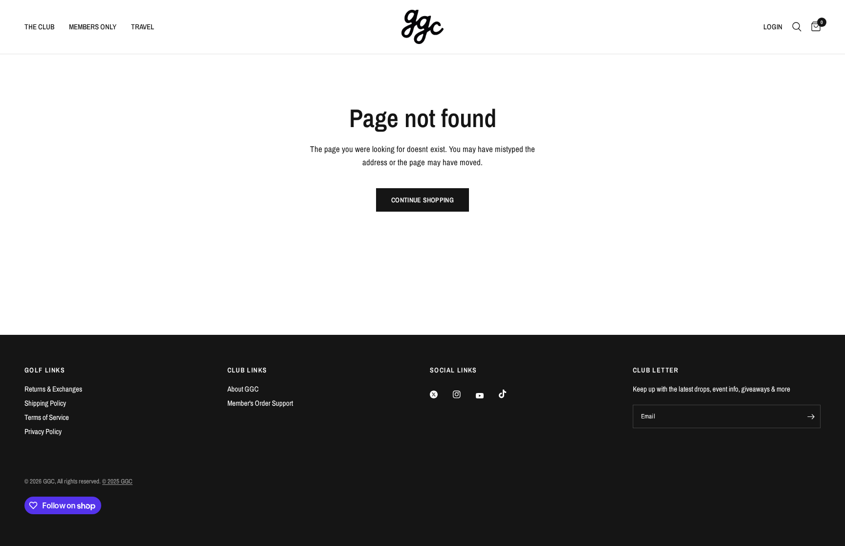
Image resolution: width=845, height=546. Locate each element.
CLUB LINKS (247, 370)
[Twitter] (440, 394)
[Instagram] (463, 394)
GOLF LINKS (44, 370)
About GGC (243, 389)
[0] (813, 27)
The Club (39, 27)
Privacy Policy (43, 431)
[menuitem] (43, 27)
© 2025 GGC (117, 481)
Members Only (92, 27)
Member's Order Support (260, 403)
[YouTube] (486, 396)
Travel (142, 27)
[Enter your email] (811, 416)
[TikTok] (509, 394)
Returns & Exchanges (53, 389)
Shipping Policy (45, 403)
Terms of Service (46, 417)
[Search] (796, 27)
